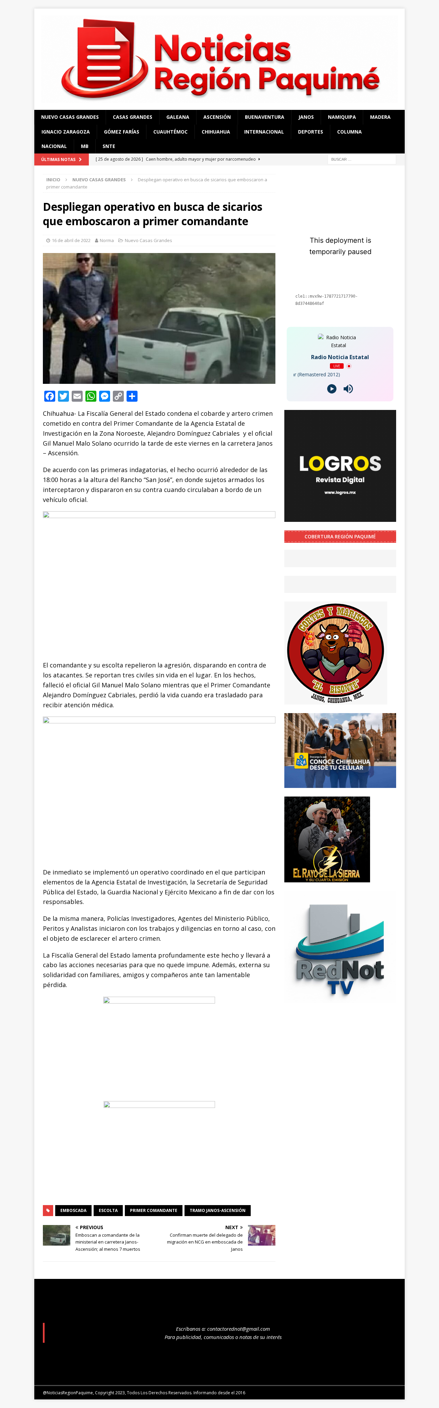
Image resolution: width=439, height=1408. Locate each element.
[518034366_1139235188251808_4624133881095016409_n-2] (340, 998)
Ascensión (217, 117)
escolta (108, 1210)
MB (84, 146)
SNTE (109, 146)
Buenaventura (264, 117)
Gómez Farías (121, 131)
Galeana (177, 117)
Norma (107, 240)
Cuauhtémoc (170, 131)
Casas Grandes (132, 117)
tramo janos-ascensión (218, 1210)
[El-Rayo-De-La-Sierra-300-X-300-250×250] (327, 878)
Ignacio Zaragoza (65, 131)
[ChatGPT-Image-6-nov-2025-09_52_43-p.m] (340, 783)
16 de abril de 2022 (71, 240)
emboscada (73, 1210)
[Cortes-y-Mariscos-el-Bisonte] (335, 700)
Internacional (264, 131)
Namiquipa (342, 117)
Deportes (310, 131)
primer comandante (153, 1210)
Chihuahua (216, 131)
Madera (380, 117)
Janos (306, 117)
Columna (349, 131)
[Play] (331, 388)
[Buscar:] (362, 159)
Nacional (54, 146)
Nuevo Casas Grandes (70, 117)
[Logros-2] (340, 518)
